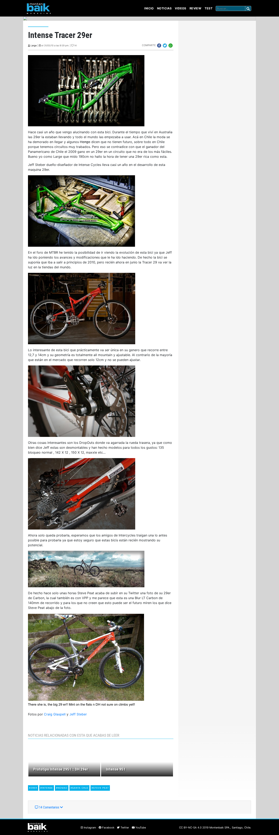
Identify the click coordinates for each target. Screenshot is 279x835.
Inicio (149, 8)
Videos (180, 8)
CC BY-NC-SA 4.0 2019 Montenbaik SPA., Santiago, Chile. (215, 827)
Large (34, 45)
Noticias (164, 8)
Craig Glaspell (55, 714)
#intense (46, 787)
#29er (33, 787)
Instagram (89, 827)
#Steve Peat (100, 787)
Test (208, 8)
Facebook (107, 827)
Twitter (124, 827)
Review (196, 8)
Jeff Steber (78, 714)
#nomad (61, 787)
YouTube (140, 827)
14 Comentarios (49, 807)
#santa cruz (79, 787)
